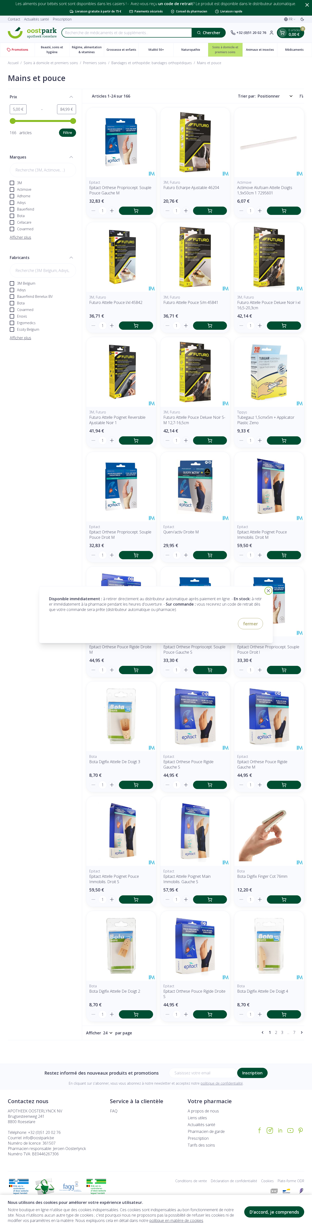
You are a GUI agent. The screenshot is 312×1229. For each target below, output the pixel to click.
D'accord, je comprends (274, 1212)
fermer (250, 624)
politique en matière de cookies (176, 1220)
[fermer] (268, 590)
